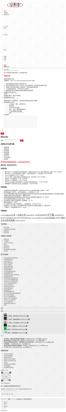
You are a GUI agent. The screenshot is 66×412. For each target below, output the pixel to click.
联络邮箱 (9, 97)
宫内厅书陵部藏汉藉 (7, 218)
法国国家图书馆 (8, 273)
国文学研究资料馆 (9, 295)
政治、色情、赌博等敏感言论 (17, 109)
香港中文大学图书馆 (9, 300)
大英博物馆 (7, 365)
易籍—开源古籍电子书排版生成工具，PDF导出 (22, 177)
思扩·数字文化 (28, 399)
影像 (15, 218)
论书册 (6, 251)
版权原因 (11, 106)
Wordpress (19, 399)
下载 (16, 215)
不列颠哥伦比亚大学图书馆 (11, 274)
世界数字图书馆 (8, 268)
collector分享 (10, 215)
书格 (9, 399)
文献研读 (6, 147)
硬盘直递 (6, 232)
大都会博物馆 (8, 357)
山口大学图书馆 (8, 301)
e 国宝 (5, 362)
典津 (5, 305)
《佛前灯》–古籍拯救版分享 (12, 207)
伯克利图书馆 (8, 289)
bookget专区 (7, 157)
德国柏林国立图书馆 (9, 303)
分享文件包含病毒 (14, 107)
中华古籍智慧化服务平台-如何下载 (14, 198)
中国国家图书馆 (8, 259)
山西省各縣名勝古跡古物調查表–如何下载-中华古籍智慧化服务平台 (23, 197)
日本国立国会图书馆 (9, 271)
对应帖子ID (10, 92)
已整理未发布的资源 (9, 229)
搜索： (3, 140)
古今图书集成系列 (41, 215)
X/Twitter (6, 69)
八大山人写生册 (8, 242)
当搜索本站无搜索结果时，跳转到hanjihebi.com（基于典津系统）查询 (33, 172)
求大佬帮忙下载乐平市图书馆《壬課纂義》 (16, 200)
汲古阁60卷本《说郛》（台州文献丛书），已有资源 (28, 173)
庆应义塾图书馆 (8, 284)
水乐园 (6, 159)
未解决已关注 (41, 218)
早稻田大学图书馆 (9, 286)
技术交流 (6, 155)
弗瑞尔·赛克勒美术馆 (10, 360)
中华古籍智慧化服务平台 (11, 257)
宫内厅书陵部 (8, 264)
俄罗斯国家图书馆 (9, 291)
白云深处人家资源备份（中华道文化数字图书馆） (23, 182)
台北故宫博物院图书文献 (11, 279)
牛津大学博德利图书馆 (10, 283)
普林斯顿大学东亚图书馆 (11, 278)
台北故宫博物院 (8, 355)
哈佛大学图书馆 (8, 263)
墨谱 (5, 244)
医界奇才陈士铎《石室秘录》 (20, 183)
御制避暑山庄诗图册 (9, 249)
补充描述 (6, 114)
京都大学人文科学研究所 (11, 281)
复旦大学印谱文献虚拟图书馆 (12, 293)
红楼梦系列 (58, 218)
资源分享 (6, 149)
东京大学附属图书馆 (9, 296)
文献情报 (6, 154)
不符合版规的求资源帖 (15, 111)
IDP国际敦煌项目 (9, 367)
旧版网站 (6, 230)
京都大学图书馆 (8, 266)
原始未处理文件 (30, 215)
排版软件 (12, 175)
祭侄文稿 (6, 247)
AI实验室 (2, 215)
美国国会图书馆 (8, 276)
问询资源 (6, 150)
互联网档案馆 (8, 269)
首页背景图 (10, 220)
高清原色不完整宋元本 (20, 220)
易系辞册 (6, 246)
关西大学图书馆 (8, 288)
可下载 (50, 214)
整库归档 (25, 218)
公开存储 (6, 227)
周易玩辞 (6, 239)
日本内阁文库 (8, 261)
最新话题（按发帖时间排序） (9, 165)
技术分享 (19, 218)
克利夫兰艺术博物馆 (9, 359)
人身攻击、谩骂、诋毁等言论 (17, 104)
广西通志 (6, 241)
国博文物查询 (8, 202)
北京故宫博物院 (8, 354)
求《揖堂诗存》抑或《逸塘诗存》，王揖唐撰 (17, 204)
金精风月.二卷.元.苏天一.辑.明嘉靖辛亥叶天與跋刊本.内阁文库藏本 (23, 205)
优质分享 (22, 215)
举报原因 (9, 102)
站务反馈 (6, 152)
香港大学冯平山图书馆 (10, 298)
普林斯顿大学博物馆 (9, 364)
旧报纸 (29, 218)
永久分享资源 (50, 218)
